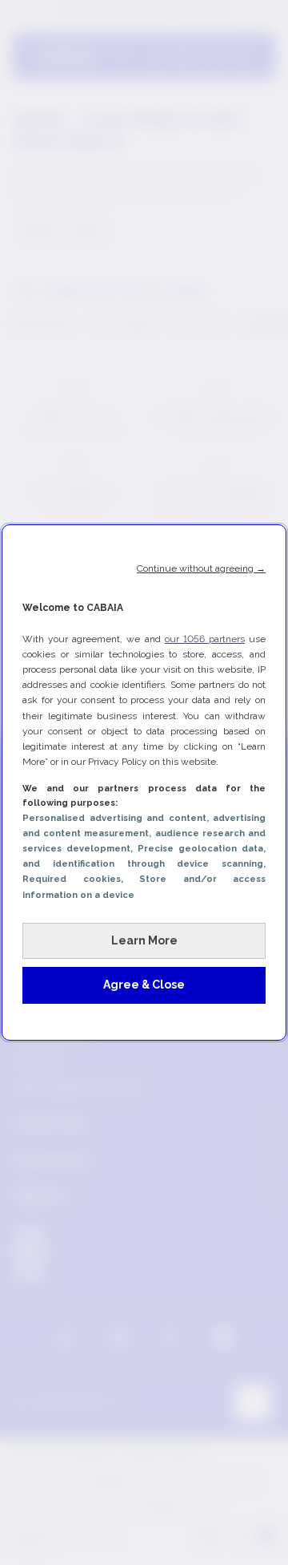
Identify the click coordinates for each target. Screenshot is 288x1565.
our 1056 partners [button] (205, 639)
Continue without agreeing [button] (201, 568)
